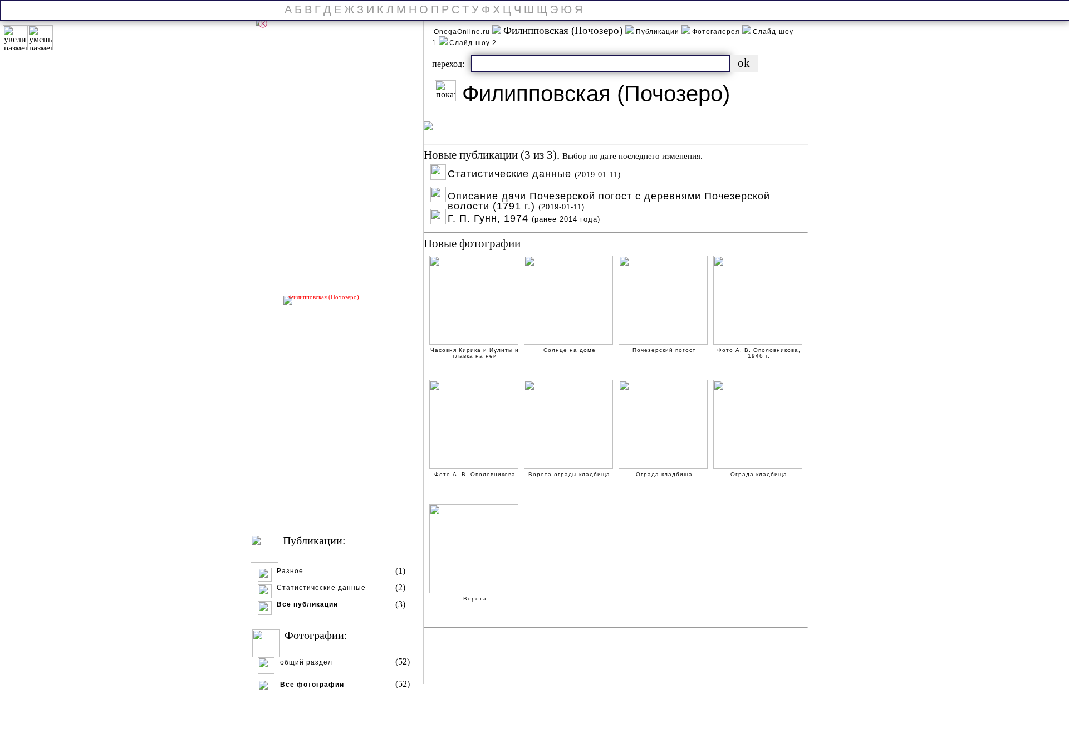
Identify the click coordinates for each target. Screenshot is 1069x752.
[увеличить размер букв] (15, 37)
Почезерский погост (664, 350)
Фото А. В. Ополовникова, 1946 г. (759, 351)
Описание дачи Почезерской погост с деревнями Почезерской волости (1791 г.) (609, 194)
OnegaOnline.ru (463, 32)
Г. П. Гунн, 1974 (524, 217)
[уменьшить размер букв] (40, 37)
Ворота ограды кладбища (569, 474)
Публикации (658, 32)
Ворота (475, 599)
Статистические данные (321, 588)
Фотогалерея (717, 32)
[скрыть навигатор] (262, 23)
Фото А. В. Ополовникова (475, 474)
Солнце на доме (569, 350)
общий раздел (306, 662)
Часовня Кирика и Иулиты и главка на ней (474, 351)
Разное (290, 571)
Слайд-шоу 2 (473, 43)
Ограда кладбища (664, 474)
